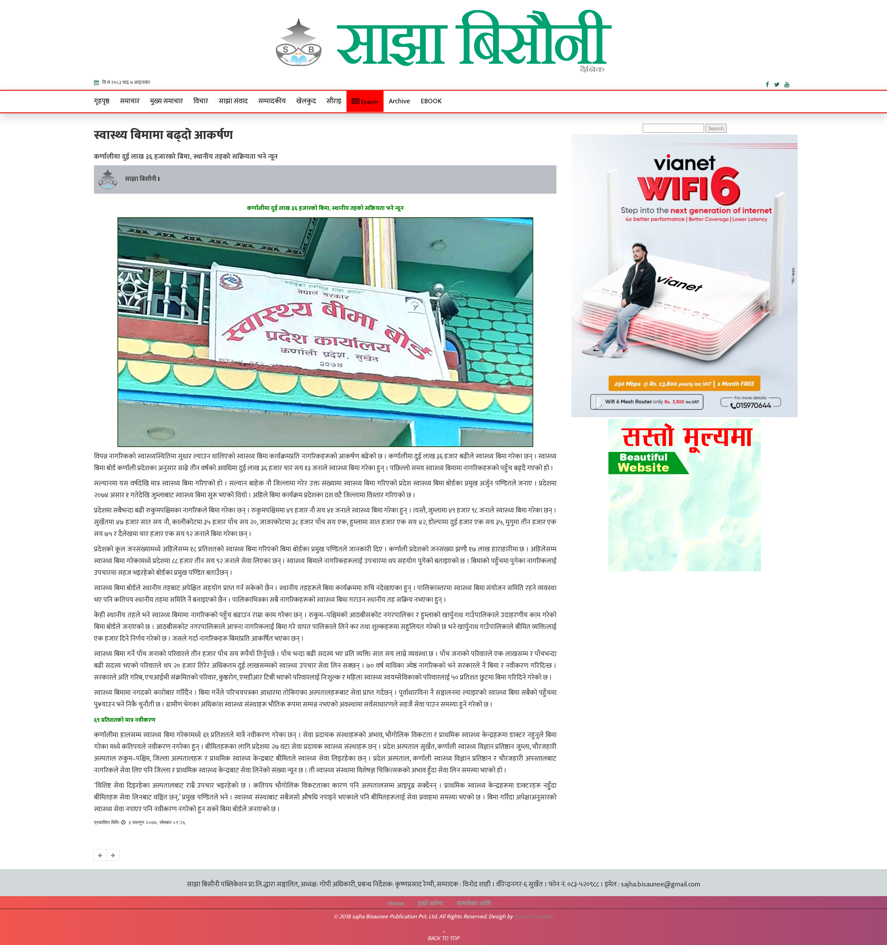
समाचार (130, 101)
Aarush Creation (534, 916)
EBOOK (431, 101)
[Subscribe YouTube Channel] (788, 83)
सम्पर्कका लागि (474, 904)
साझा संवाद (233, 101)
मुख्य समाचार (166, 101)
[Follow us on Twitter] (779, 83)
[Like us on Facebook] (770, 83)
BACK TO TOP (443, 938)
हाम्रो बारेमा (430, 904)
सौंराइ (333, 101)
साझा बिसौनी (140, 179)
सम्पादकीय (272, 101)
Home (396, 904)
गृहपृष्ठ (101, 101)
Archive (399, 101)
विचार (200, 101)
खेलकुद (306, 101)
